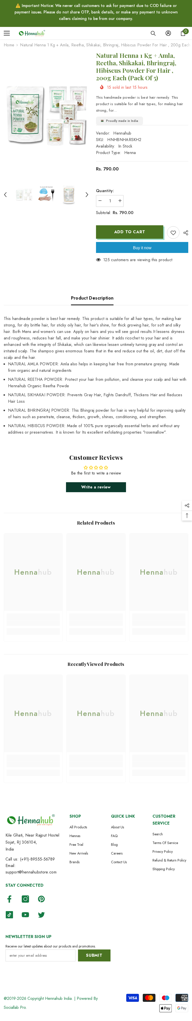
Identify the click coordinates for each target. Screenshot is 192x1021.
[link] (33, 623)
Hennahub (122, 133)
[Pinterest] (41, 899)
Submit (94, 955)
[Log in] (168, 33)
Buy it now (142, 248)
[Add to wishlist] (173, 232)
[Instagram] (25, 899)
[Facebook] (9, 899)
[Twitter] (41, 915)
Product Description (92, 298)
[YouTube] (25, 915)
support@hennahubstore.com (31, 872)
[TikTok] (9, 915)
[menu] (7, 33)
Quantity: (105, 191)
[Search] (153, 33)
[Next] (87, 194)
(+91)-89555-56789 (37, 859)
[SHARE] (184, 233)
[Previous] (5, 194)
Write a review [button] (95, 487)
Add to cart (129, 232)
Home (9, 45)
